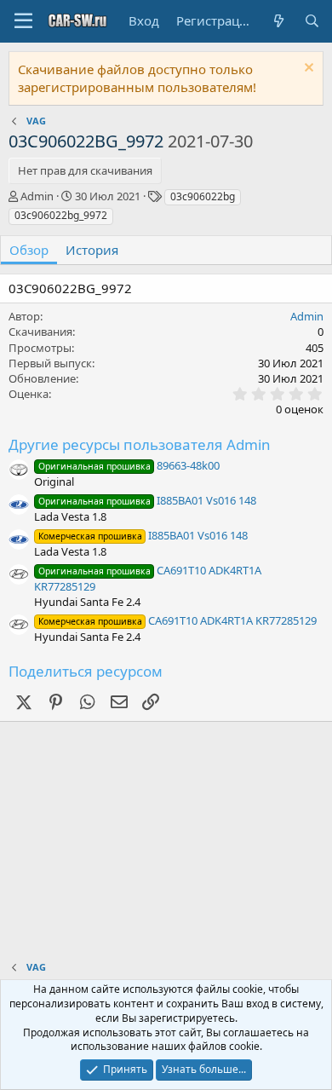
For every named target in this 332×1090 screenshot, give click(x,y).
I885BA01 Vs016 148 (147, 500)
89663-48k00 (129, 465)
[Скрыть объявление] (307, 69)
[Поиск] (312, 21)
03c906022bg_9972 (60, 215)
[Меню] (23, 21)
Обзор (29, 249)
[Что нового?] (278, 21)
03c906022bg (202, 196)
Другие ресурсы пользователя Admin (140, 444)
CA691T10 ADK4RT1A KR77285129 (177, 620)
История (92, 249)
